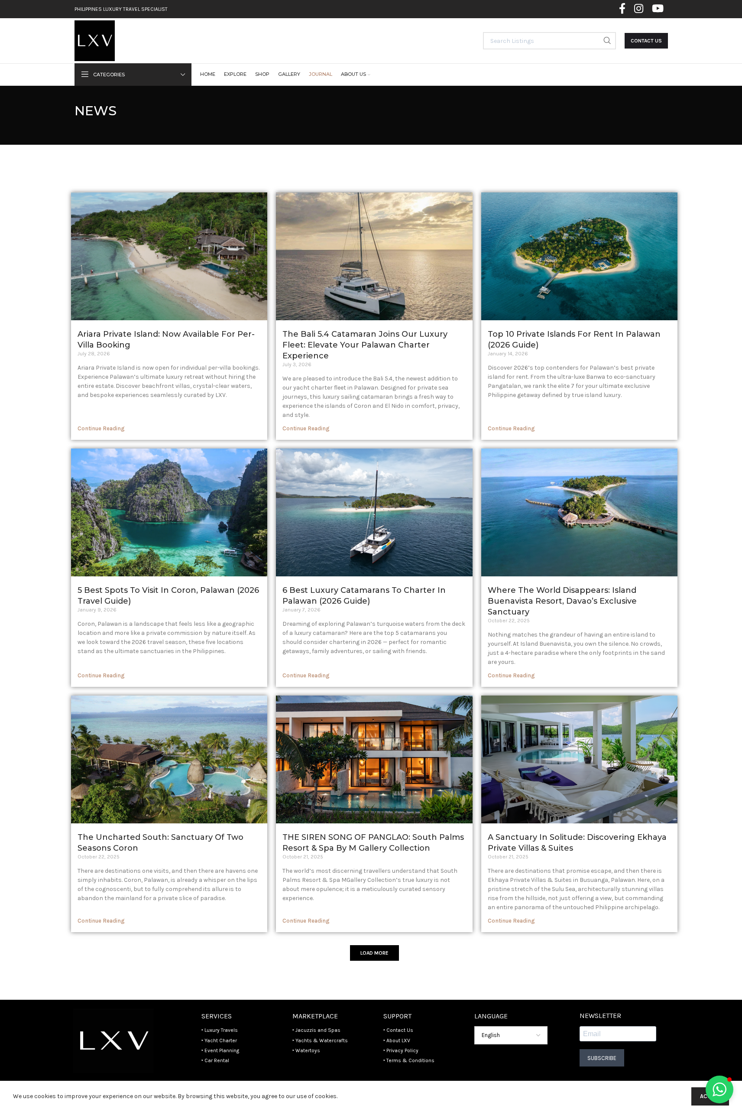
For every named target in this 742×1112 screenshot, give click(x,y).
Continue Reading (101, 428)
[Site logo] (95, 40)
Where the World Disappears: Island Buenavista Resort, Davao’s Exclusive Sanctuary (562, 601)
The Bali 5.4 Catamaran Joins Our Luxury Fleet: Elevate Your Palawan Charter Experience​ (364, 345)
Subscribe (601, 1058)
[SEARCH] (607, 40)
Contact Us (646, 41)
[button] (374, 953)
